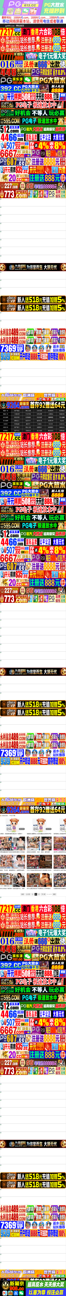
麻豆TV (28, 424)
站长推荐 (5, 417)
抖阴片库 (5, 427)
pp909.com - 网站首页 (14, 26)
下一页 (43, 894)
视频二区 (5, 414)
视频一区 (5, 410)
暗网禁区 (50, 427)
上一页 (28, 894)
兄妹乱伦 (28, 430)
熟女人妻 (28, 427)
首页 (22, 894)
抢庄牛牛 (28, 420)
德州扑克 (39, 420)
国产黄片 (16, 427)
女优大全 (62, 424)
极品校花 (50, 430)
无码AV (5, 424)
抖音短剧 (16, 424)
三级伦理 (16, 414)
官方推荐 (5, 420)
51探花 (39, 424)
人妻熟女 (50, 414)
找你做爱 (39, 417)
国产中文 (16, 430)
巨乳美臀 (39, 414)
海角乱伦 (62, 427)
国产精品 (16, 410)
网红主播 (28, 410)
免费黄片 (39, 427)
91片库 (51, 424)
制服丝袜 (62, 414)
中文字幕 (28, 414)
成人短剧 (39, 430)
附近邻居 (16, 417)
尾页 (54, 894)
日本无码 (39, 410)
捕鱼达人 (16, 420)
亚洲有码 (50, 410)
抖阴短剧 (62, 430)
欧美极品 (62, 410)
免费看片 (5, 430)
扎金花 (62, 420)
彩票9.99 (50, 420)
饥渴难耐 (28, 417)
